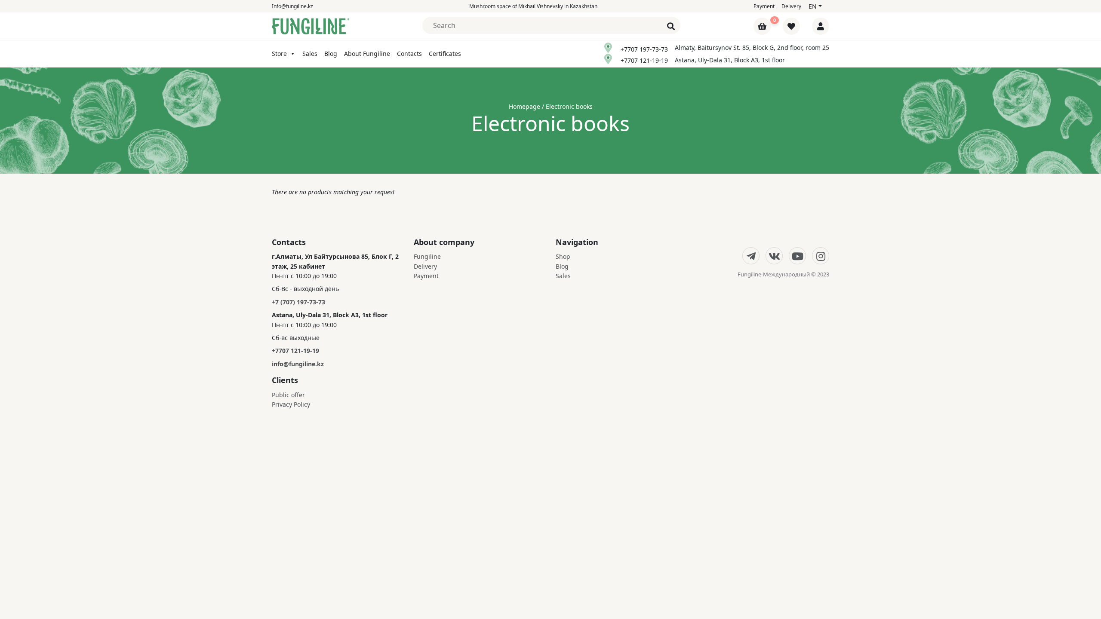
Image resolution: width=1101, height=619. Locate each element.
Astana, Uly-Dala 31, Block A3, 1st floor (730, 60)
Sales (309, 53)
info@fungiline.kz (298, 364)
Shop (563, 256)
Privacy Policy (291, 404)
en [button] (813, 6)
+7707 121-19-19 (644, 60)
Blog (330, 53)
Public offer (288, 395)
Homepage (524, 106)
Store (279, 53)
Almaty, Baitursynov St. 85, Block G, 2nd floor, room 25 (752, 47)
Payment (764, 6)
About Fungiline (367, 53)
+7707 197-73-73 (644, 49)
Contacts (409, 53)
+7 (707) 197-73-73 (298, 302)
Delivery (791, 6)
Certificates (445, 53)
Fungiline (427, 256)
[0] (762, 27)
